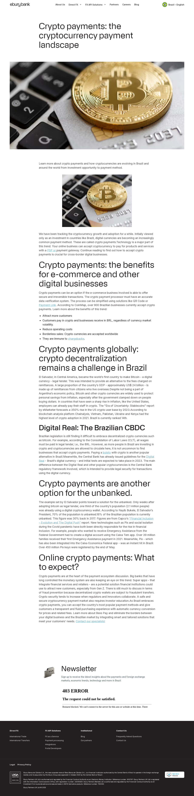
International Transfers (20, 740)
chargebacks (76, 338)
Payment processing (54, 740)
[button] (75, 4)
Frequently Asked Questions (129, 736)
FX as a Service (52, 736)
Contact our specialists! (90, 621)
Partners (114, 4)
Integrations (50, 744)
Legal (12, 764)
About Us (60, 4)
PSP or (52, 250)
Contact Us (121, 740)
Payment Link (47, 305)
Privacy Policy (24, 764)
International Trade (18, 736)
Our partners (86, 740)
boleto (107, 452)
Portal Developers (53, 748)
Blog (136, 4)
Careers (126, 4)
